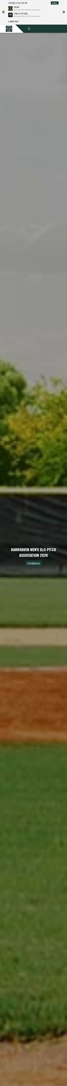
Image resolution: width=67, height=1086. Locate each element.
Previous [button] (3, 12)
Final (54, 3)
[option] (33, 12)
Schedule (33, 563)
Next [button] (64, 12)
